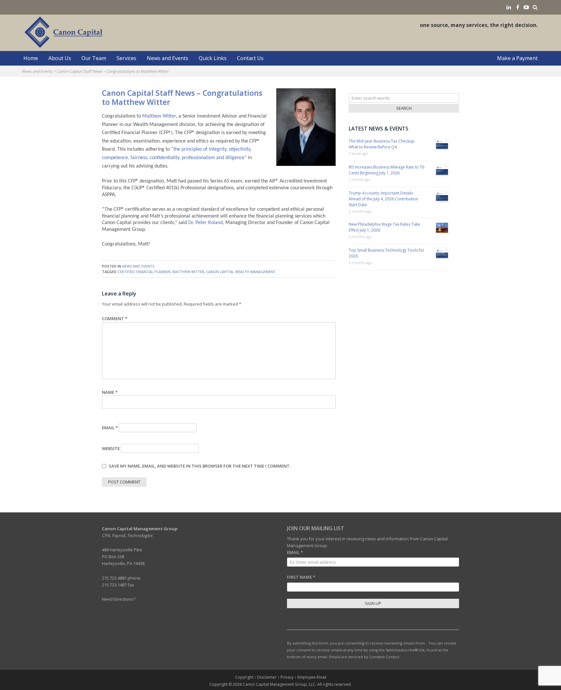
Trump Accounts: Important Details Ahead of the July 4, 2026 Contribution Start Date (383, 198)
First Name (301, 577)
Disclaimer (267, 677)
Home (30, 58)
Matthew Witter (159, 116)
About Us (59, 58)
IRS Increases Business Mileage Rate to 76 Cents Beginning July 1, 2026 (386, 170)
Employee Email (311, 677)
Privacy (286, 677)
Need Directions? (118, 599)
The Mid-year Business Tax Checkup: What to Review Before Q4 (382, 144)
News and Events (167, 58)
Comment (114, 318)
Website (111, 448)
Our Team (93, 58)
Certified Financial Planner (144, 271)
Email (110, 428)
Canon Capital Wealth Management (241, 271)
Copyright (244, 677)
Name (110, 392)
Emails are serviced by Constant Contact (364, 656)
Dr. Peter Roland (205, 222)
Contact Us (250, 58)
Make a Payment (517, 58)
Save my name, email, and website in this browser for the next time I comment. (200, 466)
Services (126, 58)
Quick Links (213, 58)
